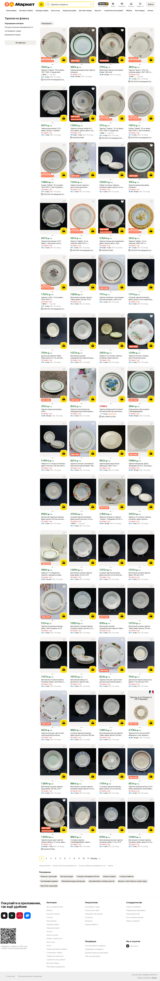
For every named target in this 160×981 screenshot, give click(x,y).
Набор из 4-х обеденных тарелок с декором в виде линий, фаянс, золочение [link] (51, 574)
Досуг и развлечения (55, 907)
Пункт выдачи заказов (134, 917)
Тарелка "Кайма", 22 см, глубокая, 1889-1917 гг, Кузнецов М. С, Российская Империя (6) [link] (139, 242)
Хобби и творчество (54, 938)
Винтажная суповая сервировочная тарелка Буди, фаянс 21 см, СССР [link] (81, 357)
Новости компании (133, 907)
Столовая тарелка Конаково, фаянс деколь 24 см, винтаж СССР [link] (110, 788)
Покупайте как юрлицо (93, 914)
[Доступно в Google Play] (12, 918)
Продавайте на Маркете (94, 949)
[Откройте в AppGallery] (19, 918)
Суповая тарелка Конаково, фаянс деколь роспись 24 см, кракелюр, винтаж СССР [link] (81, 518)
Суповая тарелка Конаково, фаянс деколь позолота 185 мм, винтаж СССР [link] (82, 734)
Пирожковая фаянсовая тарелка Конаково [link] (82, 71)
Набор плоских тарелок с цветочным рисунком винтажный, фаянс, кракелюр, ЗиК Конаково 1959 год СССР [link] (81, 186)
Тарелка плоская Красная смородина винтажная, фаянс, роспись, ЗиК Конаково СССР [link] (81, 410)
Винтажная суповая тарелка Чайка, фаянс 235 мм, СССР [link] (81, 298)
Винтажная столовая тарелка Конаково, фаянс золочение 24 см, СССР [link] (53, 681)
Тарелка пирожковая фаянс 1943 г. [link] (51, 410)
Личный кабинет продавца (95, 946)
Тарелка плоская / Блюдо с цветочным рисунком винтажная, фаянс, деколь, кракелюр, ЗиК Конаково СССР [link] (140, 357)
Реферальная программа (135, 910)
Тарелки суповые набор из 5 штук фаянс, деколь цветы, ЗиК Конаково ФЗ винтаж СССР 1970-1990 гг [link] (82, 130)
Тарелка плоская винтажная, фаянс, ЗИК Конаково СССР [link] (52, 627)
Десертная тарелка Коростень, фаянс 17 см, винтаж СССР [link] (140, 681)
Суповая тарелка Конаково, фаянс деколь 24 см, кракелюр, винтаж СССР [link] (140, 298)
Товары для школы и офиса (57, 949)
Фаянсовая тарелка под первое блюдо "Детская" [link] (111, 71)
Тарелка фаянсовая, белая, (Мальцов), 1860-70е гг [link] (109, 465)
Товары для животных (55, 956)
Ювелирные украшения (56, 967)
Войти (151, 4)
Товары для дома (53, 928)
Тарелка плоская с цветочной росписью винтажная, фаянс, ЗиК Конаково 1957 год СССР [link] (110, 681)
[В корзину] (63, 59)
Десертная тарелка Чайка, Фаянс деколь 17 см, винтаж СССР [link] (51, 357)
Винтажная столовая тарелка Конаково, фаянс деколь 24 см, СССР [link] (140, 841)
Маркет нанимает (133, 921)
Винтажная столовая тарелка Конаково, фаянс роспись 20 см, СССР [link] (82, 627)
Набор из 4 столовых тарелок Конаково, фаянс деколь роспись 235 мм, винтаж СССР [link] (111, 357)
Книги (49, 946)
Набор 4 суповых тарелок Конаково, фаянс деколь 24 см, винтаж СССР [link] (111, 186)
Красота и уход (52, 935)
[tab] (11, 11)
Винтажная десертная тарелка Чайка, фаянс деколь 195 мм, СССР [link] (111, 734)
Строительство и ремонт (56, 960)
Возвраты (89, 921)
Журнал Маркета (91, 924)
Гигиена (50, 917)
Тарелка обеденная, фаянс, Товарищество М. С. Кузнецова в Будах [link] (140, 465)
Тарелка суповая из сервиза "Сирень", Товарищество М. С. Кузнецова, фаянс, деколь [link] (110, 518)
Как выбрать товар (92, 907)
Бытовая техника (53, 914)
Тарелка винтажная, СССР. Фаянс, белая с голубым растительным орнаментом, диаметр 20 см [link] (52, 130)
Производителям (133, 914)
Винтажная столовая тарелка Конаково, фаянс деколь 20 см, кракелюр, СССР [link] (82, 788)
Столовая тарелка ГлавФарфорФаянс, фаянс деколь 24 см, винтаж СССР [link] (80, 841)
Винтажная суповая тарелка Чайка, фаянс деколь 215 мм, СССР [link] (139, 627)
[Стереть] (91, 4)
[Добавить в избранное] (64, 30)
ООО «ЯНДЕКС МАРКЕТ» (147, 975)
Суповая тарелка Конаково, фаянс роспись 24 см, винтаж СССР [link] (110, 574)
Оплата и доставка (92, 910)
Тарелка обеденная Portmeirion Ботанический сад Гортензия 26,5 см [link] (111, 410)
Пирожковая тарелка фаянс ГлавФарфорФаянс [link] (139, 410)
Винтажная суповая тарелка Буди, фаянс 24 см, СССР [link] (81, 574)
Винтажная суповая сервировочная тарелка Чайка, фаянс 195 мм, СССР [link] (111, 627)
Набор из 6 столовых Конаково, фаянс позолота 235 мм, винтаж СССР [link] (53, 465)
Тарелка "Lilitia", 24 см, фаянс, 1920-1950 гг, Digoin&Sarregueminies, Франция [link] (53, 298)
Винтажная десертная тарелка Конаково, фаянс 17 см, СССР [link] (111, 841)
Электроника (51, 921)
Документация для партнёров (96, 953)
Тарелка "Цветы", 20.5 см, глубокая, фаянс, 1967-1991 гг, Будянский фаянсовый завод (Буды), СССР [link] (140, 71)
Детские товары (53, 963)
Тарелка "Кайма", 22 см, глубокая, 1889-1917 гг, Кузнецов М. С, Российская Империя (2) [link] (80, 242)
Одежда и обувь (53, 924)
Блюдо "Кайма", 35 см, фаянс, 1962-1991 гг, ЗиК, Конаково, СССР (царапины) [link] (140, 130)
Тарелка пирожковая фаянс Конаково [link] (139, 186)
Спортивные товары (54, 953)
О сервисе (89, 917)
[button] (47, 23)
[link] (48, 876)
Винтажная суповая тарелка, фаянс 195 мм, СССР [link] (139, 574)
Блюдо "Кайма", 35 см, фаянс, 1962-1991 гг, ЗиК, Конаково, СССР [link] (52, 186)
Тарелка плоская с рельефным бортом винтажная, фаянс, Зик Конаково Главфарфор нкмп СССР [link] (81, 465)
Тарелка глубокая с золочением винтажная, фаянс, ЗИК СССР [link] (111, 298)
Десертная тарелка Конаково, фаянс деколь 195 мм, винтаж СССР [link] (52, 518)
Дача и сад (51, 942)
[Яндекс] (154, 978)
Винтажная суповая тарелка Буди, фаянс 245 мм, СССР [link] (52, 788)
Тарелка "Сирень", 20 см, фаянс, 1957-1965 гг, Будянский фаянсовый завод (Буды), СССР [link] (111, 130)
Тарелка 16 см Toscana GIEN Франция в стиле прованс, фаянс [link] (139, 734)
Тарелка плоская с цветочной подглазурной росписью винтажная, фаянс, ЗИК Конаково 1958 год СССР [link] (52, 734)
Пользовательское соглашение (30, 976)
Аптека (49, 931)
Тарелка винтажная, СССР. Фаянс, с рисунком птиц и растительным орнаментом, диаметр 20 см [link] (52, 242)
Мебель (49, 910)
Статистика (10, 976)
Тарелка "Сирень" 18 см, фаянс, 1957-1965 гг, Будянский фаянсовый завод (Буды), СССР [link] (53, 71)
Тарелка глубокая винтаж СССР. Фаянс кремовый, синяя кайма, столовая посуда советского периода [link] (141, 788)
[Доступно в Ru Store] (27, 918)
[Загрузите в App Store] (4, 918)
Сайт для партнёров (92, 956)
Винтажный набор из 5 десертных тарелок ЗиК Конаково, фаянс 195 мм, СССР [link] (82, 681)
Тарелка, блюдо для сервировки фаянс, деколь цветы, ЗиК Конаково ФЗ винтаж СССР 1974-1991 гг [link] (111, 242)
